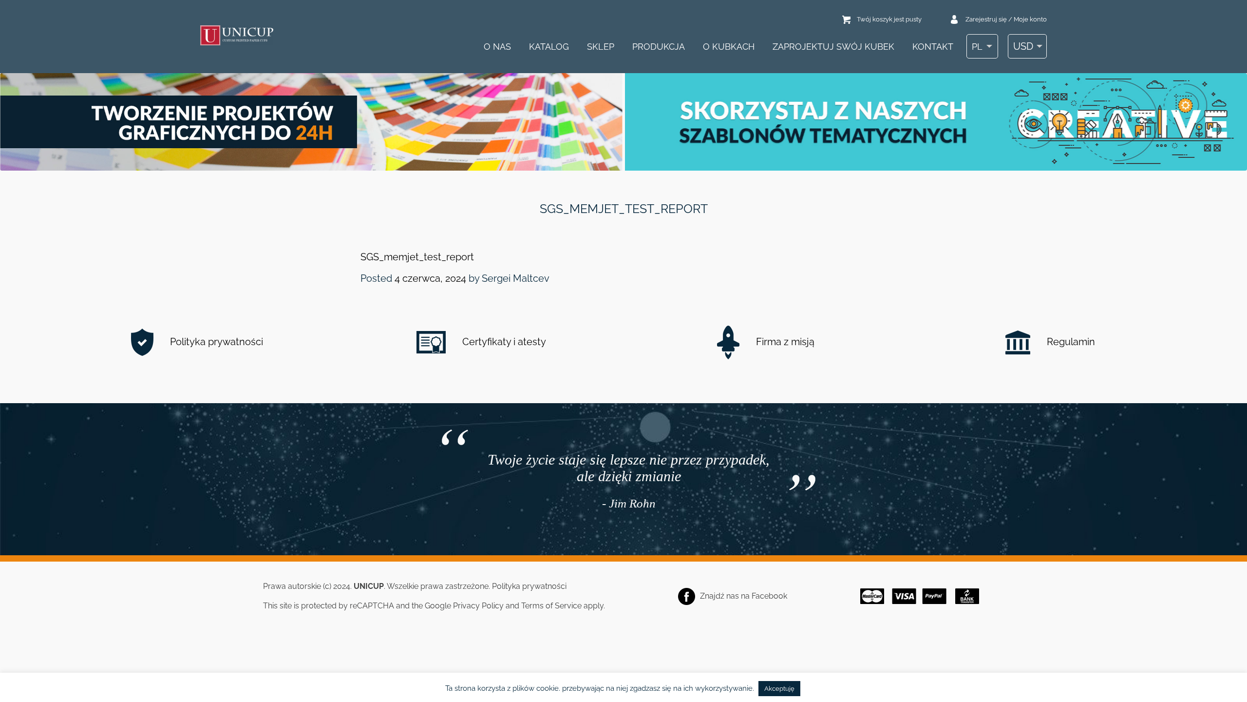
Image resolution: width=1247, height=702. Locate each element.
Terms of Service (551, 605)
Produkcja (658, 46)
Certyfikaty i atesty (503, 342)
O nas (497, 46)
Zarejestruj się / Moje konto (1006, 19)
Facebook (769, 596)
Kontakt (932, 46)
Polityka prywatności (215, 342)
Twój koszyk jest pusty (889, 19)
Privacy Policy (478, 605)
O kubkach (729, 46)
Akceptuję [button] (779, 688)
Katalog (549, 46)
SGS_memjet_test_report (417, 257)
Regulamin (1069, 342)
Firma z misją (784, 342)
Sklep (600, 46)
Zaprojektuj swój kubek (833, 46)
